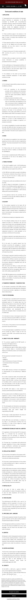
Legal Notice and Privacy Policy (13, 599)
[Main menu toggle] (2, 6)
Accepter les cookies (14, 591)
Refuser (14, 595)
